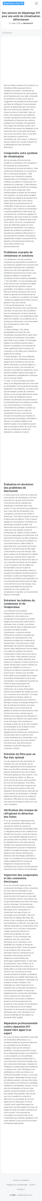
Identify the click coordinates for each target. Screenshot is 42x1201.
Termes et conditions (21, 1180)
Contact (32, 1185)
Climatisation (7, 33)
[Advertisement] (21, 60)
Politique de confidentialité (17, 1185)
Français (20, 1189)
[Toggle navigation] (36, 3)
